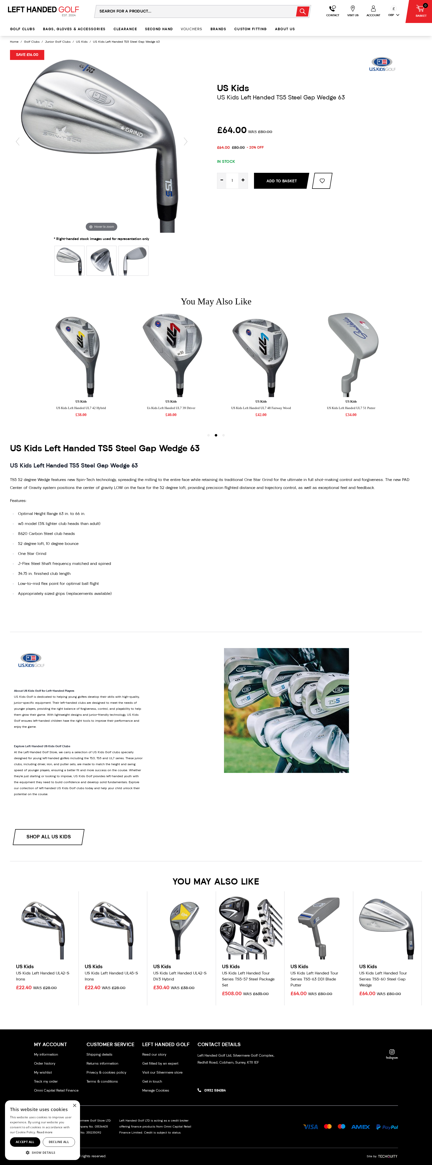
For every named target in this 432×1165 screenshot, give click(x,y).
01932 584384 (215, 1091)
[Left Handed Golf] (43, 11)
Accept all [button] (25, 1142)
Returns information (102, 1064)
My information (46, 1055)
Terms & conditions (102, 1082)
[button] (42, 1152)
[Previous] (17, 141)
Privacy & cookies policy (106, 1073)
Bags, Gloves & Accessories (74, 29)
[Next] (185, 141)
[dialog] (42, 1130)
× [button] (74, 1106)
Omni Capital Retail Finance (56, 1091)
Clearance (125, 29)
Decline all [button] (59, 1142)
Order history (44, 1064)
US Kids (82, 41)
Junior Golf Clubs (57, 41)
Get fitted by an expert (160, 1064)
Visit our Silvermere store (162, 1073)
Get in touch (152, 1082)
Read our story (154, 1055)
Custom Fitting (250, 29)
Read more (45, 1132)
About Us (285, 29)
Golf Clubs (22, 29)
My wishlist (43, 1073)
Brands (218, 29)
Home (14, 41)
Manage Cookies (155, 1091)
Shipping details (99, 1055)
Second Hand (159, 29)
